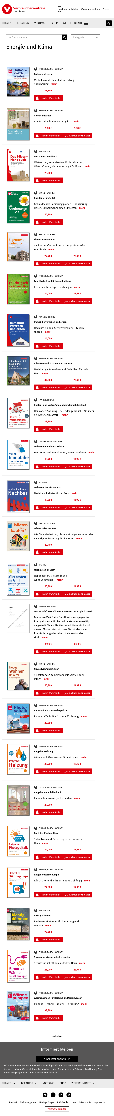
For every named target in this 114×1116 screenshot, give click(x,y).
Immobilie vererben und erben (50, 322)
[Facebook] (53, 1094)
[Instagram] (45, 1094)
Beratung (23, 23)
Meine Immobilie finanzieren (49, 446)
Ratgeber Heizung (43, 751)
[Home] (23, 9)
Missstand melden (90, 9)
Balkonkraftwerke (43, 74)
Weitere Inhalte (73, 23)
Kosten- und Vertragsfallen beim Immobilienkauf (60, 405)
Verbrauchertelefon (69, 9)
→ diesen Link (41, 1072)
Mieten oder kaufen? (45, 528)
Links (73, 1102)
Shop (54, 23)
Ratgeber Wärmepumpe (46, 874)
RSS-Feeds (62, 1102)
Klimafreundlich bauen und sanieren (53, 363)
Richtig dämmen (42, 915)
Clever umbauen (42, 115)
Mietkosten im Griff (44, 569)
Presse (106, 9)
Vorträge (40, 23)
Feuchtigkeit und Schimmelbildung (52, 281)
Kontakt (13, 1102)
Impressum (99, 1102)
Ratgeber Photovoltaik (46, 833)
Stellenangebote (28, 1102)
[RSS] (68, 1094)
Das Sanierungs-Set (44, 198)
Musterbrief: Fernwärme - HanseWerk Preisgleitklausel (63, 611)
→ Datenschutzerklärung (84, 1069)
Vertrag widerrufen (57, 1109)
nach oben (57, 1036)
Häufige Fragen (46, 1102)
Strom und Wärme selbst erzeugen (52, 957)
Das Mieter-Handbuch (45, 156)
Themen (6, 23)
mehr (54, 84)
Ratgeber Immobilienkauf (47, 792)
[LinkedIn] (61, 1094)
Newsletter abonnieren (57, 1058)
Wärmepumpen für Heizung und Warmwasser (58, 997)
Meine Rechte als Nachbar (47, 487)
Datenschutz (85, 1102)
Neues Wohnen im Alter (46, 668)
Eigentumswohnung (44, 239)
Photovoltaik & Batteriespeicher (51, 710)
